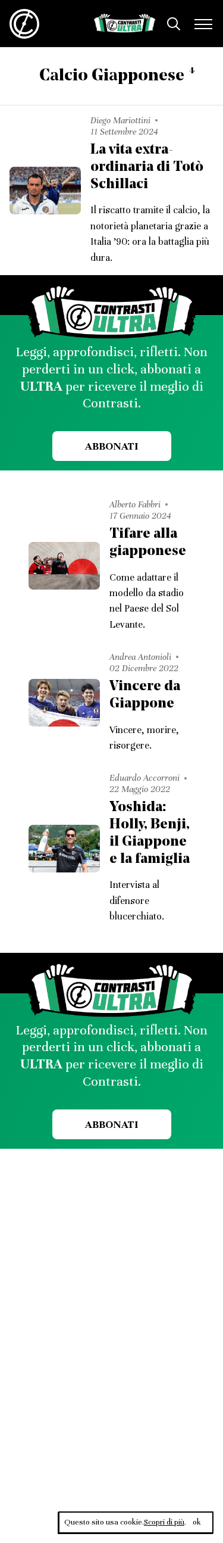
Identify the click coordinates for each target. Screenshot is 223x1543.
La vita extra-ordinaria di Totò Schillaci (146, 167)
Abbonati (111, 446)
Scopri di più (164, 1522)
